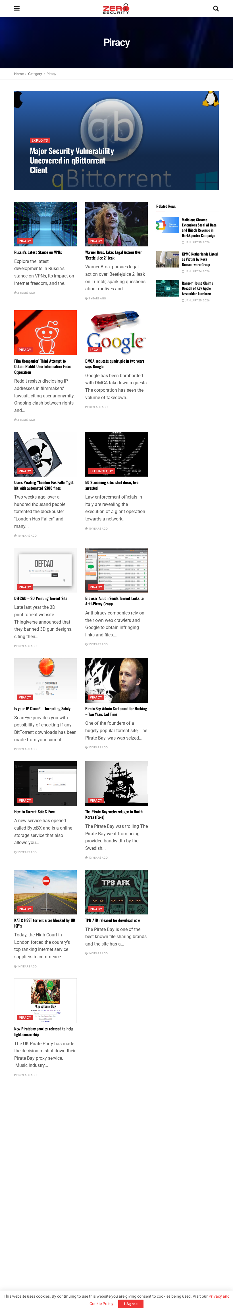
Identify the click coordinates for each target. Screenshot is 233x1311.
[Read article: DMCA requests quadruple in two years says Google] (116, 332)
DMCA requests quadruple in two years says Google (114, 363)
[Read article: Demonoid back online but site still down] (116, 1218)
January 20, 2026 (197, 301)
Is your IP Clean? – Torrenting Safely (42, 708)
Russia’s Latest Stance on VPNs (38, 252)
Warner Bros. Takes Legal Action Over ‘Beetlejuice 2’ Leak (113, 255)
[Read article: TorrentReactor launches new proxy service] (45, 1109)
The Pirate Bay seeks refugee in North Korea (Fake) (114, 814)
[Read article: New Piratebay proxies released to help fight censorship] (45, 1000)
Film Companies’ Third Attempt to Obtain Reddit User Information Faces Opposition (42, 366)
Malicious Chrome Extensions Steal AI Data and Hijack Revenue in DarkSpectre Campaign (199, 227)
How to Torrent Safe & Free (34, 811)
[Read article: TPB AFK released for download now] (116, 892)
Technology (101, 471)
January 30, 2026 (197, 242)
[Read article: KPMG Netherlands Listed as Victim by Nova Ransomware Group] (167, 259)
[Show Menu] (17, 8)
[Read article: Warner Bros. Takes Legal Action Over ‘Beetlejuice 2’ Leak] (116, 224)
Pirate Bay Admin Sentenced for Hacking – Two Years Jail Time (116, 711)
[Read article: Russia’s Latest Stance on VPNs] (45, 224)
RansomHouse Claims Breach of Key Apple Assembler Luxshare (197, 288)
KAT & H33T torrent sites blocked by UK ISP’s (44, 923)
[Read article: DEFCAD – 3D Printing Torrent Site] (45, 570)
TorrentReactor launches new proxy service (40, 1140)
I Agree (131, 1303)
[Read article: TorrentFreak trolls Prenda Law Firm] (116, 1109)
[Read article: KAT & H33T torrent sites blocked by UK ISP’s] (45, 892)
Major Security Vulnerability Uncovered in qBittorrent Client (72, 160)
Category (35, 73)
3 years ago (97, 299)
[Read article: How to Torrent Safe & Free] (45, 783)
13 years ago (27, 646)
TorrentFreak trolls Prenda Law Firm (112, 1137)
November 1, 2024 (45, 181)
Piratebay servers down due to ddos (41, 1246)
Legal (95, 349)
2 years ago (26, 293)
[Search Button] (216, 8)
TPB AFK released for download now (112, 920)
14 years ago (27, 967)
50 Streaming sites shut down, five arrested (111, 485)
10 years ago (98, 407)
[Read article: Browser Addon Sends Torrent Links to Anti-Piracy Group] (116, 570)
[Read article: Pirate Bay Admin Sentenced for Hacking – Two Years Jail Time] (116, 680)
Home (19, 73)
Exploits (40, 140)
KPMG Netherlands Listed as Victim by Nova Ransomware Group (200, 259)
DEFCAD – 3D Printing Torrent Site (40, 598)
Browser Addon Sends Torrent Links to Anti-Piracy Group (114, 601)
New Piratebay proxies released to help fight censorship (43, 1031)
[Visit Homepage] (116, 8)
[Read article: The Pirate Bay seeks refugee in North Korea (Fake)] (116, 783)
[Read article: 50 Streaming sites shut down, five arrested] (116, 454)
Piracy (51, 73)
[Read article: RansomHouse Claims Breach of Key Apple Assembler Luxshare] (167, 288)
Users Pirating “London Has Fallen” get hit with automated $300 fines (43, 485)
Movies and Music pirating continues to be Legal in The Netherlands (115, 1031)
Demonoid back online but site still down (112, 1249)
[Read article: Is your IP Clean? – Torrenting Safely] (45, 680)
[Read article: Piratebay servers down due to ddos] (45, 1218)
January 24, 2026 (197, 271)
